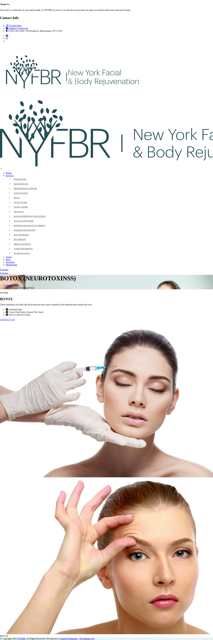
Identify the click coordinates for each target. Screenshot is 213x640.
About (9, 257)
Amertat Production (68, 638)
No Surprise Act (87, 638)
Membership (11, 265)
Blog (8, 259)
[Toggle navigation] (1, 168)
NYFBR (21, 638)
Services (9, 175)
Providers (10, 262)
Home (8, 173)
